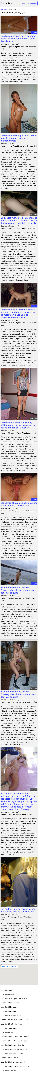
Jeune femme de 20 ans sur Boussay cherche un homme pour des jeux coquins (18, 694)
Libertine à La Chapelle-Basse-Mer (14, 999)
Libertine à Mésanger (9, 1007)
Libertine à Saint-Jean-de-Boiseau (14, 1041)
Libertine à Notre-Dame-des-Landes (14, 1020)
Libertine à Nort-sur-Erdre (11, 1015)
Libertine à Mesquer (8, 1011)
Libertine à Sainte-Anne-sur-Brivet (14, 1062)
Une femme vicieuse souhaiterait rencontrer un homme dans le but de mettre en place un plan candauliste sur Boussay (18, 313)
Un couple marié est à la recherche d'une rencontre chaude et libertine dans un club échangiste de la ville (19, 220)
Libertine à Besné (7, 990)
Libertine (3, 9)
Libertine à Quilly (7, 1032)
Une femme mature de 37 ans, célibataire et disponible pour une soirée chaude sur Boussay (18, 425)
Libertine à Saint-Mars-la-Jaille (12, 1045)
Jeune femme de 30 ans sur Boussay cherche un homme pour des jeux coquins (18, 590)
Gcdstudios (6, 3)
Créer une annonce (28, 3)
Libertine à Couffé (7, 994)
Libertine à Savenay (8, 1070)
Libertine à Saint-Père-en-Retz (12, 1054)
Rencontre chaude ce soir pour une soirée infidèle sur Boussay (19, 504)
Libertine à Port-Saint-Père (11, 1028)
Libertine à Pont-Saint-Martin (12, 1024)
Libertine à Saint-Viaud (9, 1058)
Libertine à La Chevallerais (11, 1003)
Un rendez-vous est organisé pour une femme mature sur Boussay (18, 910)
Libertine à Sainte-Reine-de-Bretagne (15, 1066)
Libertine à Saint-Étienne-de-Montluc (15, 1037)
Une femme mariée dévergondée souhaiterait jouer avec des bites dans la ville (18, 39)
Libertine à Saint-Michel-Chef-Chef (14, 1049)
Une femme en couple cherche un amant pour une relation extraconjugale (18, 138)
